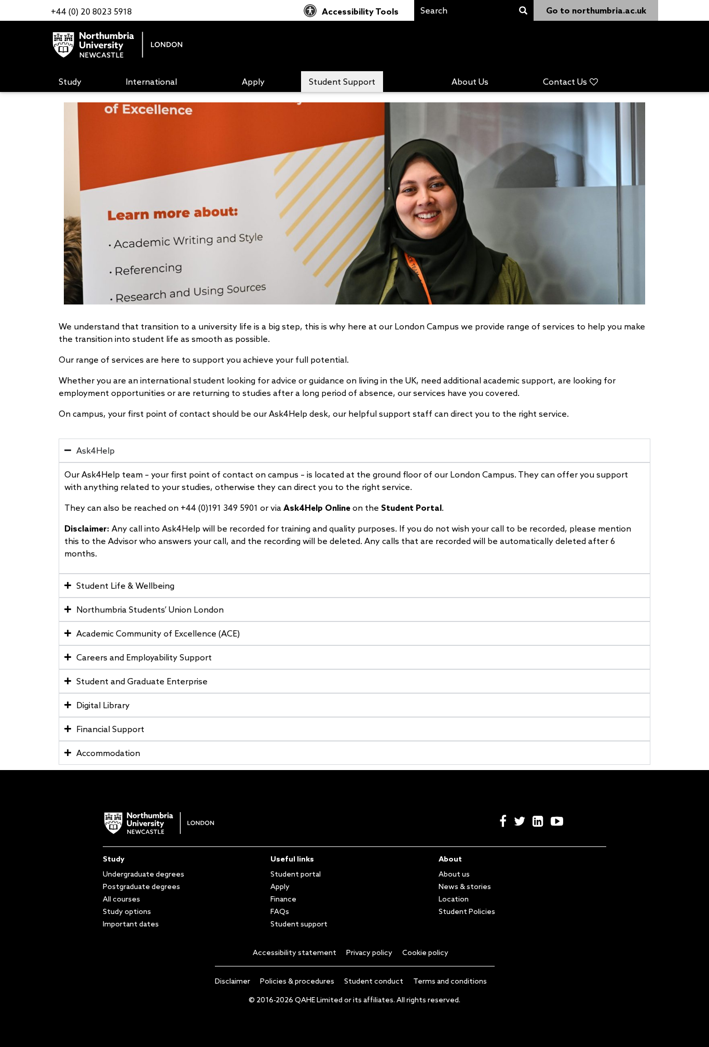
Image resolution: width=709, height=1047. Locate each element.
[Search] (523, 11)
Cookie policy (425, 952)
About (450, 859)
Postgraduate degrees (141, 886)
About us (454, 874)
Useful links (292, 859)
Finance (283, 899)
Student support (299, 924)
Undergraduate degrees (143, 874)
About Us (470, 81)
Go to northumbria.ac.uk (596, 10)
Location (454, 899)
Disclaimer (232, 981)
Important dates (131, 924)
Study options (127, 911)
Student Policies (467, 911)
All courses (121, 899)
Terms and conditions (450, 981)
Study (70, 81)
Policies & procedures (297, 981)
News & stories (465, 886)
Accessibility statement (294, 952)
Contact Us (565, 81)
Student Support (342, 81)
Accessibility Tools (360, 11)
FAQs (279, 911)
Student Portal (411, 507)
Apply (253, 81)
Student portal (295, 874)
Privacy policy (369, 952)
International (151, 81)
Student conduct (373, 981)
